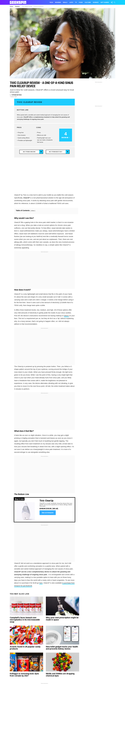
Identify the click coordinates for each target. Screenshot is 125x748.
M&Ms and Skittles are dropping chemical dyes (60, 674)
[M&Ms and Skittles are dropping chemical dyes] (62, 662)
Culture (88, 2)
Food (81, 2)
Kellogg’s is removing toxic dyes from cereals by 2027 (24, 674)
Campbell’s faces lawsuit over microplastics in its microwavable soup (25, 619)
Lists (71, 2)
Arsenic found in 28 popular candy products (25, 648)
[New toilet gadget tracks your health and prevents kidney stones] (62, 635)
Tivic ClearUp (46, 500)
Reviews (58, 2)
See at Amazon (47, 513)
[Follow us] (112, 2)
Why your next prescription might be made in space (62, 618)
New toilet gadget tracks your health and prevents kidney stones (62, 648)
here (41, 583)
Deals (65, 2)
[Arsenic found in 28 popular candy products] (26, 635)
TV (76, 2)
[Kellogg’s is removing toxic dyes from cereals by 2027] (26, 662)
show (32, 210)
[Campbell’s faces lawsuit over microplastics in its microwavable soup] (26, 606)
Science (95, 2)
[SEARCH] (114, 2)
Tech (51, 2)
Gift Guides (105, 2)
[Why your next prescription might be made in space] (62, 606)
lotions (66, 316)
